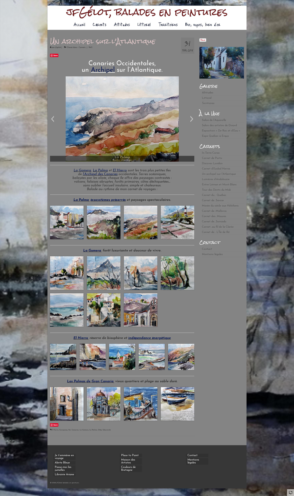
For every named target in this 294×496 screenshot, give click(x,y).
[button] (52, 119)
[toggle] (290, 492)
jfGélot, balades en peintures (147, 12)
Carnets (82, 47)
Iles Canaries (73, 430)
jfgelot (58, 47)
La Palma (100, 170)
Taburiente (107, 430)
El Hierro (120, 170)
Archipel (103, 70)
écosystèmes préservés (108, 200)
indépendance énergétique (149, 338)
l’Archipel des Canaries (100, 174)
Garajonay (63, 430)
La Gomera (82, 170)
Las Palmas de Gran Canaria (90, 381)
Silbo (100, 430)
